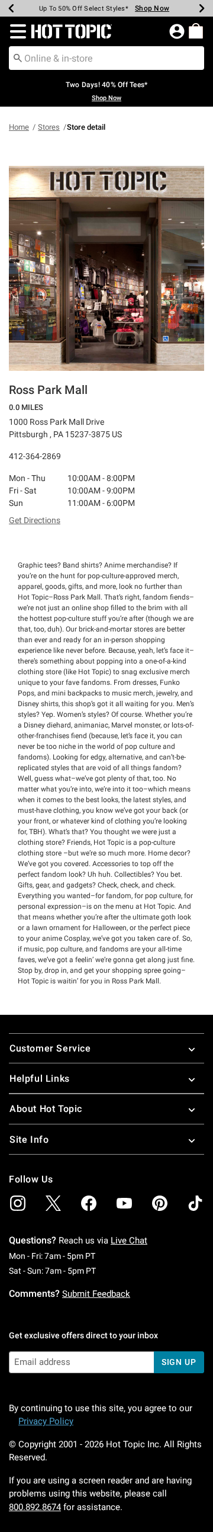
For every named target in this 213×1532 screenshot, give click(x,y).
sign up (179, 1362)
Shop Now (152, 8)
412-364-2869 (35, 456)
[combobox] (106, 58)
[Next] (202, 8)
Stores (49, 127)
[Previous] (11, 8)
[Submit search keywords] (18, 57)
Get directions (34, 520)
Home (19, 127)
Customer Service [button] (50, 1048)
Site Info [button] (29, 1139)
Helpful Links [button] (39, 1078)
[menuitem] (196, 31)
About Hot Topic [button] (45, 1108)
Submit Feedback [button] (96, 1294)
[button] (16, 31)
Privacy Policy (45, 1421)
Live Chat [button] (129, 1240)
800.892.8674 (35, 1507)
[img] (18, 1203)
